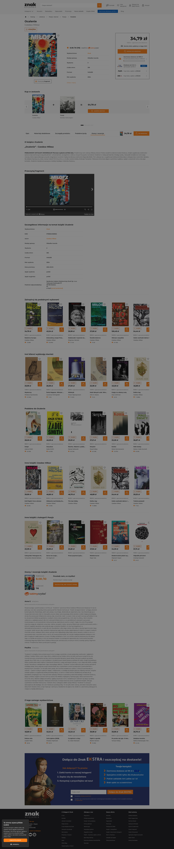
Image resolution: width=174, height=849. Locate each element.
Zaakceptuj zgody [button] (15, 840)
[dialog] (15, 833)
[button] (15, 844)
